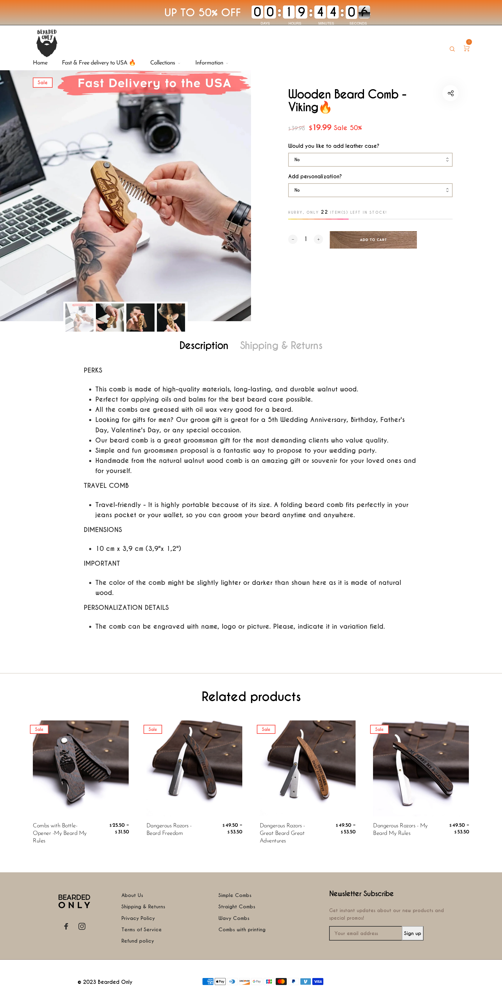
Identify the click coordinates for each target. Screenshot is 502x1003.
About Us (132, 895)
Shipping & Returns (281, 345)
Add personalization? (315, 176)
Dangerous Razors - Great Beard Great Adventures (282, 833)
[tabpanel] (125, 195)
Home (40, 63)
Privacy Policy (138, 918)
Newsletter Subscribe (361, 894)
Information (209, 63)
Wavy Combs (234, 918)
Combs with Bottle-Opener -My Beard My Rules (60, 833)
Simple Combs (235, 895)
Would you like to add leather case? (333, 146)
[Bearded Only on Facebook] (66, 926)
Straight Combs (236, 906)
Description (204, 345)
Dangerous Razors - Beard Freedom (169, 829)
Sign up (412, 933)
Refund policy (137, 941)
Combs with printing (242, 929)
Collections (162, 63)
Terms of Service (141, 929)
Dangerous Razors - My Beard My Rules (400, 829)
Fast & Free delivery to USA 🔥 (99, 63)
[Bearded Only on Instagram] (81, 926)
